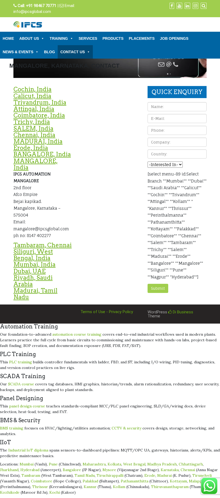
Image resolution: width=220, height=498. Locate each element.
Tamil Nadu (85, 475)
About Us (29, 38)
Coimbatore (41, 481)
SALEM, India (33, 128)
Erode (149, 475)
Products (112, 38)
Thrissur (40, 486)
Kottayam (178, 481)
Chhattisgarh (191, 464)
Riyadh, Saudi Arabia (33, 281)
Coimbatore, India (39, 115)
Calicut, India (32, 95)
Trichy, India (31, 121)
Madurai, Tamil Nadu (35, 293)
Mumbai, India (34, 264)
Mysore (109, 469)
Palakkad (90, 481)
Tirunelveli (202, 475)
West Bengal (134, 464)
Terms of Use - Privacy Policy (106, 311)
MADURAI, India (38, 141)
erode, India (30, 147)
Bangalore (72, 469)
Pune (53, 464)
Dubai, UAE (29, 271)
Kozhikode (10, 492)
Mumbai (27, 464)
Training (59, 38)
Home (8, 38)
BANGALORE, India (42, 154)
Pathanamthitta (134, 481)
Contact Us (72, 52)
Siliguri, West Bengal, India (33, 254)
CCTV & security (126, 428)
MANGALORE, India (35, 164)
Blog (49, 52)
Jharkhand (9, 469)
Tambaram (30, 475)
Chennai (188, 469)
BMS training (11, 428)
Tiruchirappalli (110, 475)
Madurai (164, 475)
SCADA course (21, 384)
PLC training (20, 362)
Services (88, 38)
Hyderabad (29, 469)
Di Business (182, 312)
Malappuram (200, 481)
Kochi (54, 492)
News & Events (18, 52)
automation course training (76, 334)
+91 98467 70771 (41, 5)
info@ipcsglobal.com (32, 11)
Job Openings (174, 38)
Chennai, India (34, 134)
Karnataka (170, 469)
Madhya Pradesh (162, 464)
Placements (142, 38)
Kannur (90, 486)
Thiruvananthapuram (170, 486)
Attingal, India (33, 108)
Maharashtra (94, 464)
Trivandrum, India (39, 102)
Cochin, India (32, 89)
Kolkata (114, 464)
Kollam (119, 486)
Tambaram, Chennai (42, 245)
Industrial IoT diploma (28, 450)
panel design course (27, 406)
